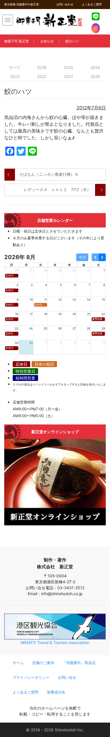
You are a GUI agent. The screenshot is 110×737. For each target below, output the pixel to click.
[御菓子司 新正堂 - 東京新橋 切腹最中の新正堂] (49, 20)
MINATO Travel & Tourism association (55, 642)
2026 (42, 67)
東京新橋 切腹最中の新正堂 (21, 4)
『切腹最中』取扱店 (79, 663)
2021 (68, 76)
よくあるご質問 (92, 4)
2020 (95, 76)
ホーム (18, 663)
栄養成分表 (56, 692)
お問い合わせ (64, 4)
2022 (41, 76)
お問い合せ (67, 677)
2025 (68, 67)
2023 (15, 76)
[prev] (95, 257)
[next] (102, 257)
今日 (82, 257)
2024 (95, 67)
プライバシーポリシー (31, 677)
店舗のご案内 (43, 663)
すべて (15, 67)
